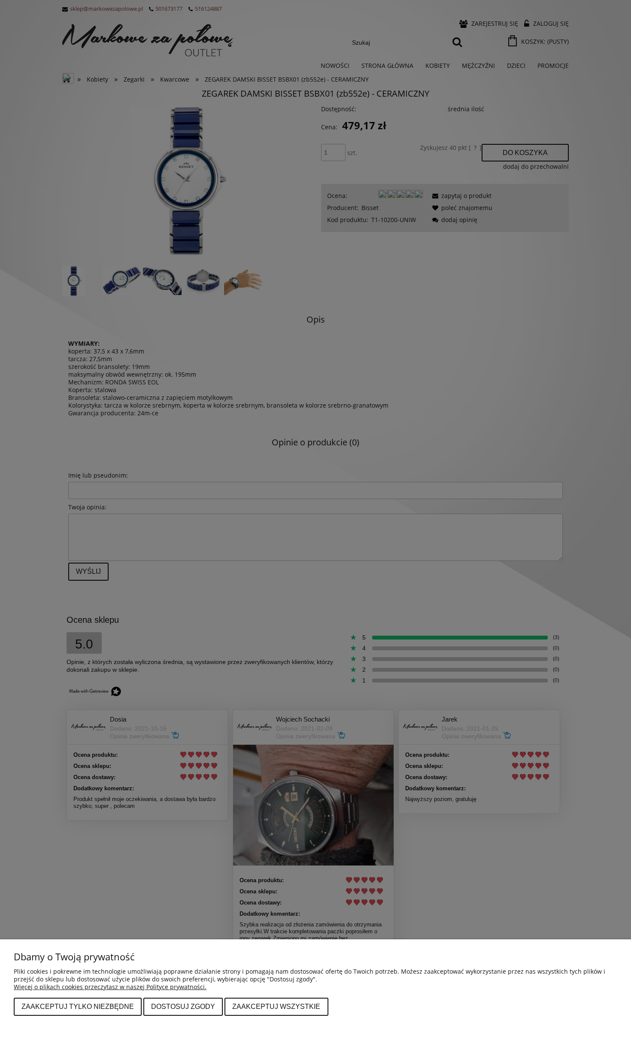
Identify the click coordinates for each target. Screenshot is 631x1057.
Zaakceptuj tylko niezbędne (77, 1006)
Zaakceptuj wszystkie (276, 1006)
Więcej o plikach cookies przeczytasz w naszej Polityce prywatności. (110, 987)
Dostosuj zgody (183, 1006)
